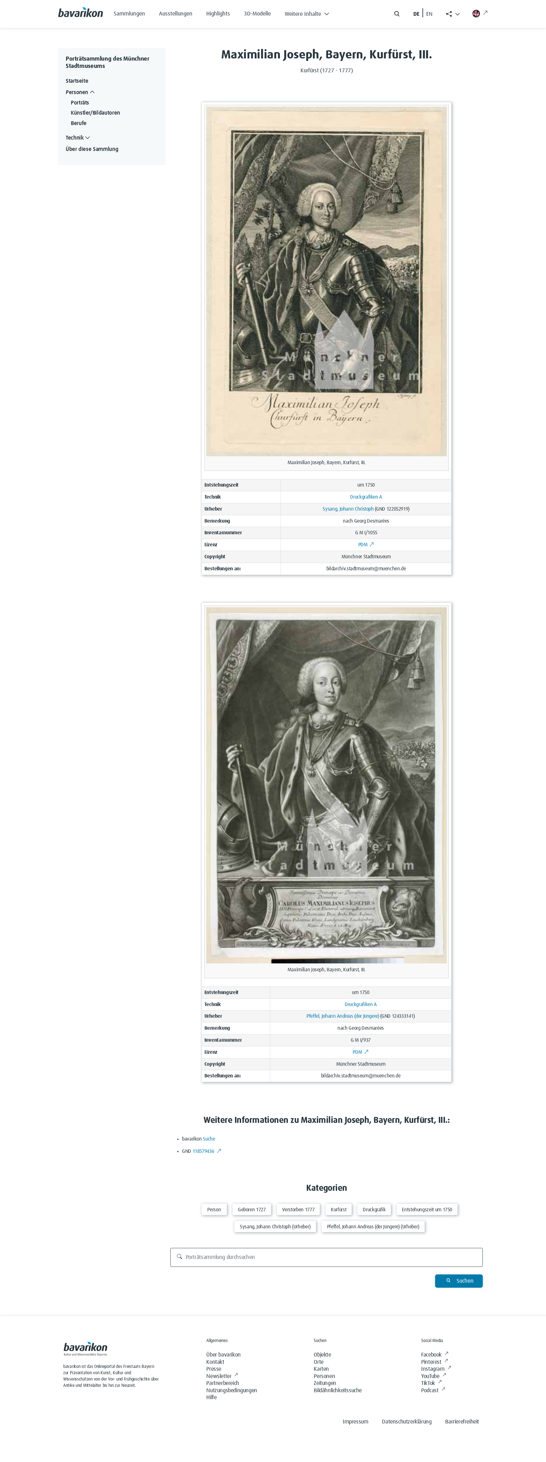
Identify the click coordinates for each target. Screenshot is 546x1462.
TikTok (428, 1383)
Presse (213, 1369)
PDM (363, 544)
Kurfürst (338, 1209)
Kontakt (215, 1362)
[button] (312, 12)
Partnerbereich (222, 1383)
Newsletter (218, 1376)
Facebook (431, 1355)
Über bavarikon (223, 1355)
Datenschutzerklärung (406, 1422)
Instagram (432, 1369)
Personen (324, 1376)
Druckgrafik (374, 1209)
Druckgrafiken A (366, 497)
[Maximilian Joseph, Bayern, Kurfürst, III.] (326, 281)
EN (429, 14)
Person (214, 1209)
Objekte (322, 1355)
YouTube (430, 1376)
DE (416, 14)
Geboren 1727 (252, 1209)
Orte (318, 1362)
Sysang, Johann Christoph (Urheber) (275, 1226)
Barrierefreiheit (462, 1422)
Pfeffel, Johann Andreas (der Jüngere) (342, 1016)
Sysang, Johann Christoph (348, 509)
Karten (321, 1369)
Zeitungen (325, 1383)
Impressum (355, 1422)
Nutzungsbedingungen (231, 1390)
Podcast (429, 1390)
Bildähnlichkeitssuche (338, 1390)
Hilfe (211, 1397)
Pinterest (431, 1362)
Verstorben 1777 (298, 1209)
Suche (209, 1138)
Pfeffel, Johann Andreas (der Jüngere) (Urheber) (373, 1226)
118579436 (203, 1151)
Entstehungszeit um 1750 (427, 1209)
